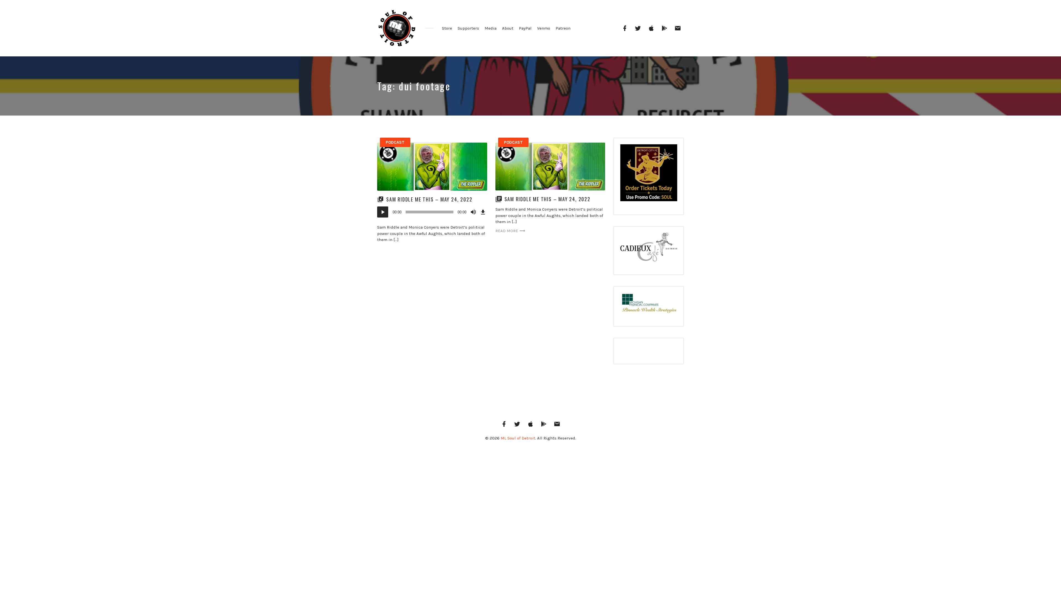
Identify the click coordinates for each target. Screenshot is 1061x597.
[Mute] (473, 212)
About (507, 28)
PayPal (525, 28)
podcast (395, 142)
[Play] (382, 212)
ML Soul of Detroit (518, 438)
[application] (432, 212)
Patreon (563, 28)
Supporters (468, 28)
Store (447, 28)
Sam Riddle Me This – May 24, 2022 (429, 199)
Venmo (543, 28)
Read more (506, 230)
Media (491, 28)
